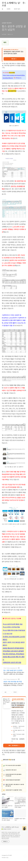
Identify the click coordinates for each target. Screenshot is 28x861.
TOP (25, 856)
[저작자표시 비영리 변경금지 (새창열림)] (20, 692)
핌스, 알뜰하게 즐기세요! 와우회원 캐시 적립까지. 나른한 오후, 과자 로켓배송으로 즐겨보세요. (14, 673)
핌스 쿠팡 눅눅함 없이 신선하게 (13, 670)
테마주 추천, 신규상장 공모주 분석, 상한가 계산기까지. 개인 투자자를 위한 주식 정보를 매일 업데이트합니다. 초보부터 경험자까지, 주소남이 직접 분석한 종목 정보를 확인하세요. (11, 835)
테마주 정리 (17, 9)
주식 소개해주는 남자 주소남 (13, 3)
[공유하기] (8, 692)
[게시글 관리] (10, 692)
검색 (21, 3)
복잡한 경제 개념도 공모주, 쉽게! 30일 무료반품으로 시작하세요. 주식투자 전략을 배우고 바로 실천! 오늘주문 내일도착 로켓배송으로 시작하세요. (14, 684)
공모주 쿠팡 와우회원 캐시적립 (13, 681)
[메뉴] (25, 3)
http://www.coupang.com (10, 668)
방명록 (8, 9)
